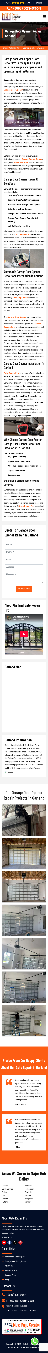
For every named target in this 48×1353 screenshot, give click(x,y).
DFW (4, 1195)
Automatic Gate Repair (14, 1257)
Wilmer (27, 1202)
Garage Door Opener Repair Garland (31, 48)
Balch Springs (7, 1189)
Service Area (10, 1275)
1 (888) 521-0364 (16, 1294)
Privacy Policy (11, 1270)
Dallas (4, 1192)
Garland (11, 48)
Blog (7, 1280)
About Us (9, 1266)
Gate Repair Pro (23, 234)
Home (4, 48)
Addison (5, 1186)
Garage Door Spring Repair (16, 1261)
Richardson (29, 1189)
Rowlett (28, 1192)
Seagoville (29, 1199)
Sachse (28, 1195)
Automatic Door (21, 162)
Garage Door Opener (13, 90)
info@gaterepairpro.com (20, 1300)
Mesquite (29, 1186)
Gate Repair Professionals (29, 1347)
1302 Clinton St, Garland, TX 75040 (21, 1310)
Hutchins (5, 1202)
